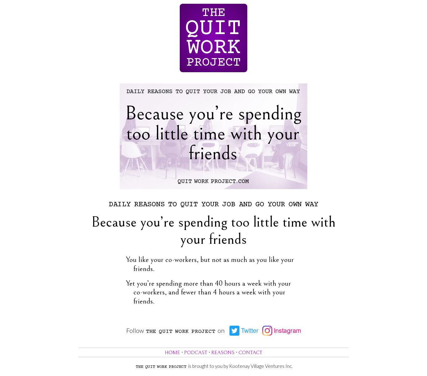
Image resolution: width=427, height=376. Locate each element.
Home (172, 353)
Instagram (286, 330)
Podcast (195, 353)
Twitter (249, 330)
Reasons (222, 353)
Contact (250, 353)
